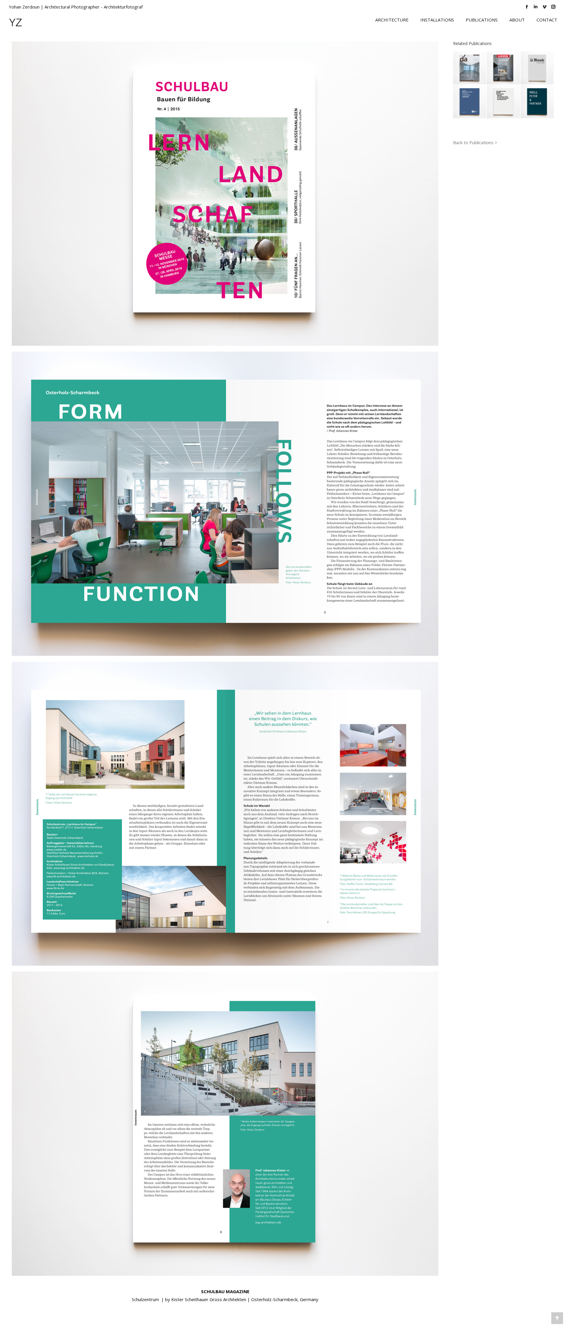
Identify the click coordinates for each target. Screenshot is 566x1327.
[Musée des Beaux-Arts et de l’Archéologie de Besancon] (503, 102)
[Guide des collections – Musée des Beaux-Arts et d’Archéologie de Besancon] (470, 102)
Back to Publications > (475, 142)
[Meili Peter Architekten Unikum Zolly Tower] (537, 102)
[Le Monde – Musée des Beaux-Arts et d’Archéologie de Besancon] (537, 68)
